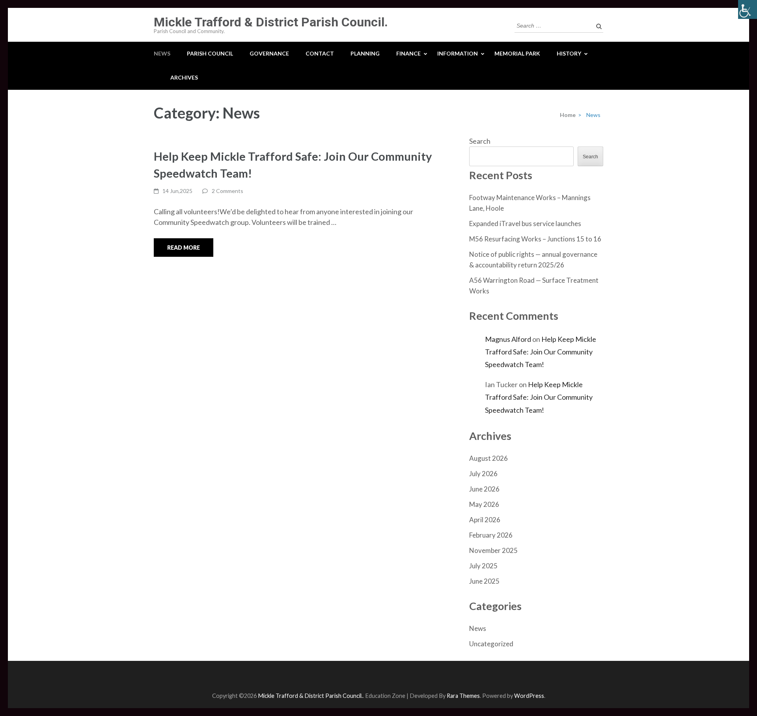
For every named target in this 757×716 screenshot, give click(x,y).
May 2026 (484, 504)
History (569, 53)
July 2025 (483, 566)
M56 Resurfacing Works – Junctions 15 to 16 (535, 239)
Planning (365, 53)
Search (479, 141)
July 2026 (483, 473)
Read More (183, 247)
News (162, 53)
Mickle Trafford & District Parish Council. (271, 22)
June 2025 (484, 581)
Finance (408, 53)
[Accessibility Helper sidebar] (747, 9)
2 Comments (227, 190)
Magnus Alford (508, 339)
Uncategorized (491, 644)
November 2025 (493, 550)
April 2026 (484, 520)
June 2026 (484, 489)
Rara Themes (463, 695)
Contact (320, 53)
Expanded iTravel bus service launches (525, 223)
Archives (184, 77)
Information (457, 53)
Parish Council (210, 53)
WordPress (529, 695)
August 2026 (488, 458)
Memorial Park (517, 53)
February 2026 (491, 535)
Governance (269, 53)
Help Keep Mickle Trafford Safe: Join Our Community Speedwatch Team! (540, 352)
